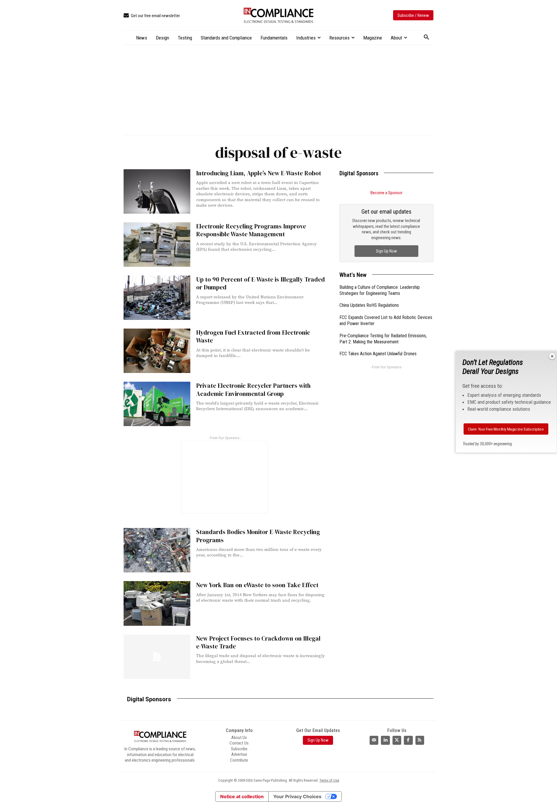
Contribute (239, 760)
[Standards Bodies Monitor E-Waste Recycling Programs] (157, 550)
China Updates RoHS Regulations (369, 305)
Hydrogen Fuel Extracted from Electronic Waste (253, 336)
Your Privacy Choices (297, 796)
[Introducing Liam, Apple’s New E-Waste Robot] (157, 191)
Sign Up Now (386, 251)
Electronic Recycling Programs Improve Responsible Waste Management (251, 230)
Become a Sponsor (386, 192)
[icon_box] (152, 16)
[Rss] (419, 740)
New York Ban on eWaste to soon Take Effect (257, 585)
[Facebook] (408, 740)
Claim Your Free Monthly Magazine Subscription (506, 429)
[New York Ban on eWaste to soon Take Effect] (157, 603)
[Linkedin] (385, 740)
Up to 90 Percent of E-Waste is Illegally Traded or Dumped (260, 283)
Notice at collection (242, 796)
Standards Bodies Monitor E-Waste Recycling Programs (258, 536)
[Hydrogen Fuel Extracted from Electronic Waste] (157, 351)
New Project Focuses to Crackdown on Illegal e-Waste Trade (258, 642)
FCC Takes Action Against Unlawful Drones (378, 353)
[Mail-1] (374, 740)
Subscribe (239, 748)
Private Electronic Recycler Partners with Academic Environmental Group (253, 389)
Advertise (239, 754)
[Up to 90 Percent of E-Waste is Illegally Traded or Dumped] (157, 297)
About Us (239, 737)
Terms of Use (329, 780)
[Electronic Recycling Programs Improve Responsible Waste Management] (157, 244)
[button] (426, 37)
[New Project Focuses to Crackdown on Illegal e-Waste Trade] (157, 656)
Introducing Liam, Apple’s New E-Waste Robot (258, 173)
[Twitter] (397, 740)
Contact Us (239, 743)
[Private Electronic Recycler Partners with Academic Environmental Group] (157, 404)
